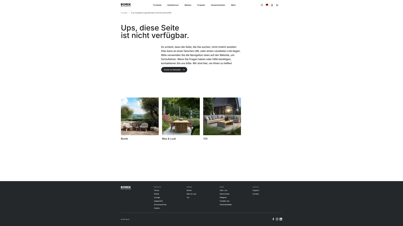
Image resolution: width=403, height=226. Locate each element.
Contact (256, 194)
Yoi (188, 197)
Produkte (124, 13)
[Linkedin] (281, 219)
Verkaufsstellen (226, 205)
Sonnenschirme (160, 205)
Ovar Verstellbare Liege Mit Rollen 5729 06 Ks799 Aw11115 (151, 13)
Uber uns (223, 190)
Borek (189, 190)
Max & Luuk (191, 194)
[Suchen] (262, 5)
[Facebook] (273, 219)
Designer (223, 197)
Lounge (157, 197)
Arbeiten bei (224, 201)
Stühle (156, 194)
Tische (156, 190)
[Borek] (126, 187)
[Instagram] (277, 219)
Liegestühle (158, 201)
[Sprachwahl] (267, 5)
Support (256, 190)
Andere (157, 208)
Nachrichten (225, 194)
